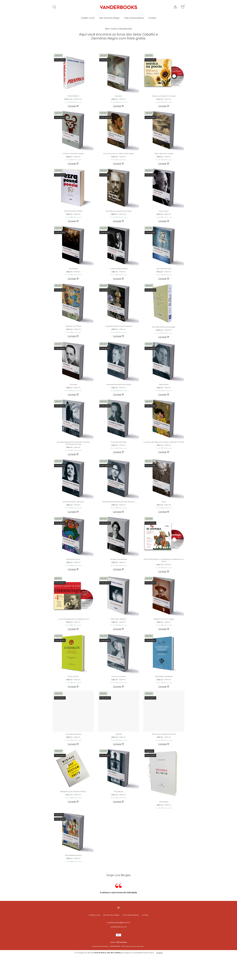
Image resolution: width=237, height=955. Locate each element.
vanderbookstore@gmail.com (118, 922)
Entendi (159, 953)
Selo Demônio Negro (109, 18)
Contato (152, 18)
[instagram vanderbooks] (118, 908)
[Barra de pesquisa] (55, 7)
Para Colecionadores (134, 18)
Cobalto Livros (87, 18)
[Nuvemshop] (118, 942)
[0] (181, 7)
